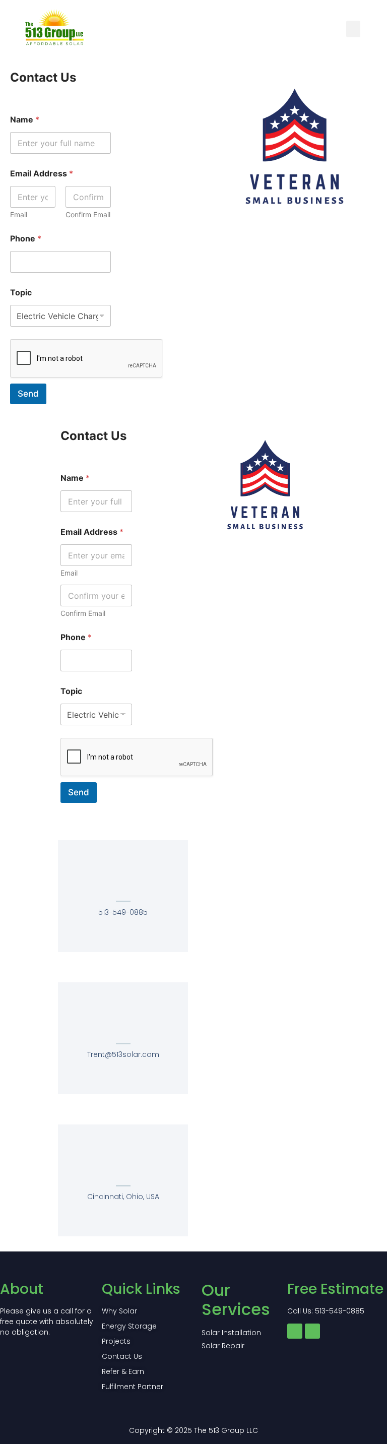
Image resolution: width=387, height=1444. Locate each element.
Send (28, 394)
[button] (353, 29)
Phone (25, 238)
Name (24, 119)
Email (18, 214)
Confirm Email (88, 214)
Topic (21, 292)
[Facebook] (294, 1331)
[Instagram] (312, 1331)
